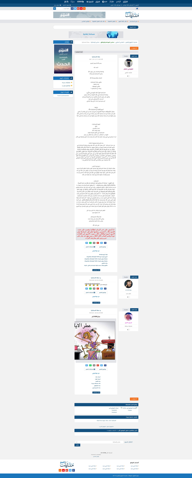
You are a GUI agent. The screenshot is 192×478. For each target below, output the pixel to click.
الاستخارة (114, 421)
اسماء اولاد (97, 379)
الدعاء (110, 421)
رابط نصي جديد (134, 466)
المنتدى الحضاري (120, 42)
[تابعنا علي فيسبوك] (72, 8)
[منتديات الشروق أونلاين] (137, 8)
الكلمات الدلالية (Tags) (131, 417)
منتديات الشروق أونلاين (131, 42)
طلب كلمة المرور (123, 21)
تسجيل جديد (57, 5)
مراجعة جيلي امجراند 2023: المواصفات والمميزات (95, 259)
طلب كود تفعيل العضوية (98, 21)
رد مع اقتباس (96, 270)
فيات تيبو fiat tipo (103, 254)
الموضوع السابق (110, 426)
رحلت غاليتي (104, 263)
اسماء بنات (97, 377)
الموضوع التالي (103, 426)
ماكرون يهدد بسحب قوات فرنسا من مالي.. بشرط (95, 265)
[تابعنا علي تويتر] (75, 8)
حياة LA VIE (128, 290)
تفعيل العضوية (111, 21)
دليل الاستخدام (133, 21)
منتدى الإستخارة (95, 42)
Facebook (114, 412)
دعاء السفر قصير (96, 388)
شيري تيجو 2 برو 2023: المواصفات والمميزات (96, 257)
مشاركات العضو (90, 247)
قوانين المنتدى (85, 21)
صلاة (107, 421)
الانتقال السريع (129, 442)
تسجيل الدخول (66, 5)
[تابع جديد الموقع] (84, 8)
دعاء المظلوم (97, 386)
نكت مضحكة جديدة (96, 383)
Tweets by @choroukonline (63, 96)
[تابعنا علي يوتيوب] (81, 8)
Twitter (130, 410)
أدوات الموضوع (79, 52)
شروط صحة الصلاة (101, 421)
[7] (98, 284)
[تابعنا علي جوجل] (78, 8)
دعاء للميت (97, 381)
